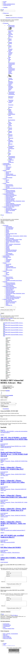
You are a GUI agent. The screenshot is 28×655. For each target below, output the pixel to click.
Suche (2, 10)
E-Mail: (8, 573)
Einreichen (3, 587)
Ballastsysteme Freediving (11, 195)
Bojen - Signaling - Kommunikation (13, 244)
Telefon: (8, 574)
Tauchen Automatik (10, 238)
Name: (8, 571)
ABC (7, 165)
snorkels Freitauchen (10, 203)
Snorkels (5, 178)
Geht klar (14, 650)
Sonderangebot (6, 163)
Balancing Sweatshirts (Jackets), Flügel (14, 239)
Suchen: (2, 307)
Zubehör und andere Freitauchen (12, 205)
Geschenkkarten (9, 253)
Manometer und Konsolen (11, 209)
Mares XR (8, 234)
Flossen (4, 183)
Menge (2, 405)
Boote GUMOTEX (10, 254)
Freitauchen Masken (10, 199)
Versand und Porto (7, 5)
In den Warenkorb (4, 406)
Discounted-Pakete (7, 164)
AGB (4, 2)
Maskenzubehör (9, 177)
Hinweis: (3, 581)
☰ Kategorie (5, 23)
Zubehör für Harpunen (10, 190)
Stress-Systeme (9, 245)
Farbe (2, 403)
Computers (8, 168)
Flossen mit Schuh (9, 185)
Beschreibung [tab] (6, 408)
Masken (4, 170)
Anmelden (5, 7)
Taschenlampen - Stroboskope (12, 240)
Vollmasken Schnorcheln (11, 175)
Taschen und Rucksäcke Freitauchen (13, 204)
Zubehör (7, 182)
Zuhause (2, 318)
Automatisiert (8, 167)
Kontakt (4, 1)
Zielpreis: (8, 576)
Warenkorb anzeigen (10, 17)
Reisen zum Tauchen (7, 638)
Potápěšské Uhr (9, 212)
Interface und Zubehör (10, 210)
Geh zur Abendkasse (18, 17)
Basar (7, 252)
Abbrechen (8, 587)
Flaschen (7, 246)
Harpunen (5, 189)
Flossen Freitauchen (10, 196)
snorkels (7, 179)
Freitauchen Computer (10, 198)
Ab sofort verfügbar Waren (8, 628)
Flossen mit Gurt (9, 184)
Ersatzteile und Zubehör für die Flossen (14, 188)
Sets (6, 176)
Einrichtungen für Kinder (11, 251)
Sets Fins (7, 186)
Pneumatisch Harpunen (10, 191)
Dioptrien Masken (9, 174)
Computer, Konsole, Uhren (8, 206)
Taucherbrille (8, 171)
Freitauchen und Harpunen (8, 194)
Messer (7, 243)
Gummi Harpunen (9, 192)
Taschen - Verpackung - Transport (13, 241)
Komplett (8, 169)
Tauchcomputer (9, 208)
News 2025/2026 (9, 228)
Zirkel (7, 211)
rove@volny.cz (14, 615)
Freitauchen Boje (9, 197)
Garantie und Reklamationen (9, 3)
